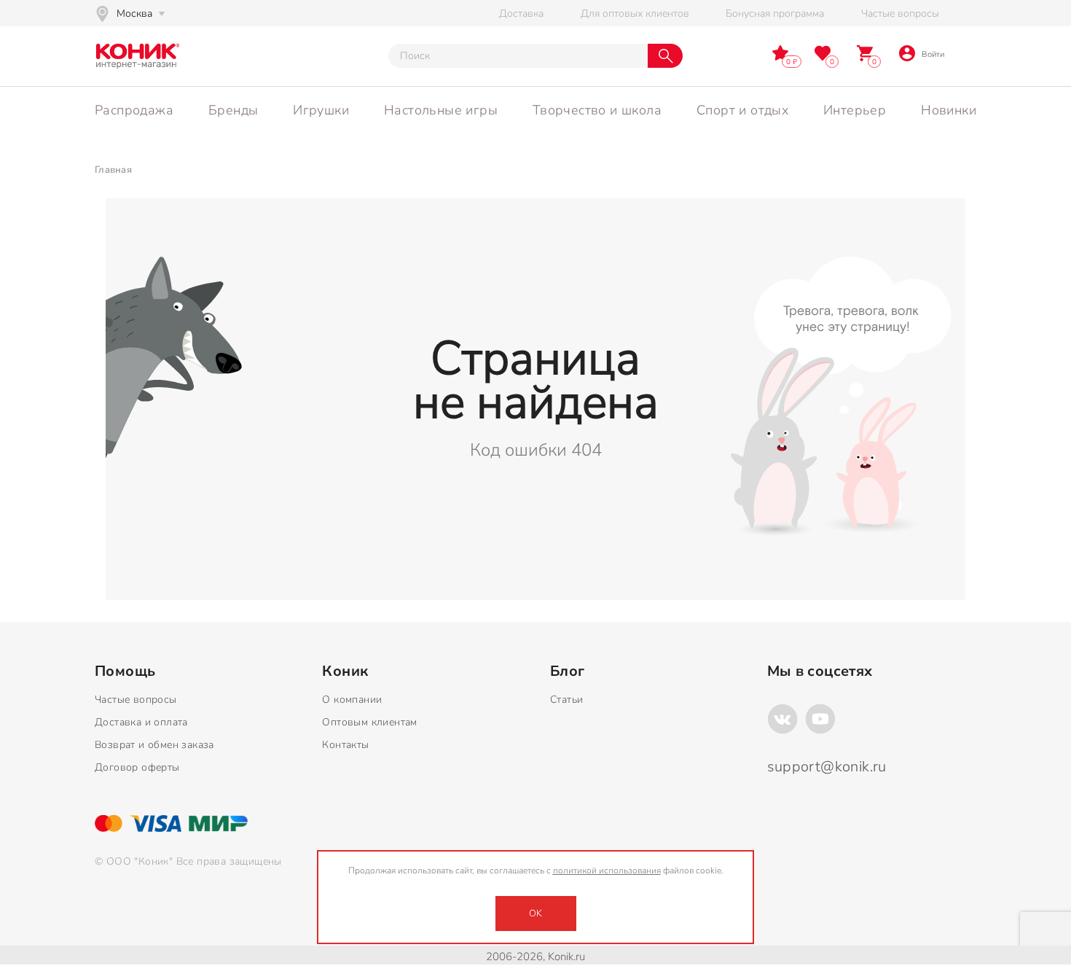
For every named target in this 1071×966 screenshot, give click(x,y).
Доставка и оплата (141, 722)
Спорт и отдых (742, 110)
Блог (567, 671)
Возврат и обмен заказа (154, 745)
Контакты (345, 745)
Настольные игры (441, 110)
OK (535, 913)
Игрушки (321, 110)
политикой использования (607, 870)
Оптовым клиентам (369, 722)
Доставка (521, 13)
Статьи (566, 699)
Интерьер (854, 110)
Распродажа (134, 110)
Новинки (948, 110)
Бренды (233, 110)
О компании (352, 699)
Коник (345, 671)
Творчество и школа (597, 110)
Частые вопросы (900, 13)
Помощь (125, 671)
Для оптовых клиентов (635, 13)
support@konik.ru (827, 766)
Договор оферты (137, 767)
